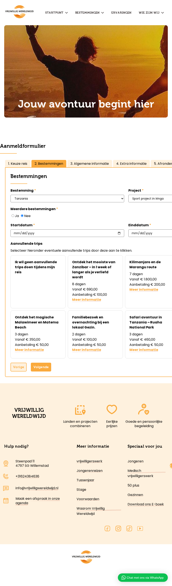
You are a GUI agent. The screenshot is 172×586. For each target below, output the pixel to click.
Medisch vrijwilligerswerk (140, 473)
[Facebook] (107, 529)
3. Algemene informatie (89, 163)
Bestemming (22, 190)
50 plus (133, 485)
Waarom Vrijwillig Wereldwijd (91, 511)
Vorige (18, 367)
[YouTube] (140, 529)
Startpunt (55, 12)
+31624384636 (27, 476)
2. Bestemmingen (49, 163)
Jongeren (135, 461)
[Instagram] (118, 529)
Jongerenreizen (90, 470)
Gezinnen (135, 494)
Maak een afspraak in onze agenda (38, 500)
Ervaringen (121, 12)
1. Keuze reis (17, 163)
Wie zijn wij (150, 12)
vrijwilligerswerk (89, 461)
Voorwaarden (88, 499)
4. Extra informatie (131, 163)
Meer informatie (86, 299)
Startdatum (21, 225)
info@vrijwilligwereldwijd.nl (37, 488)
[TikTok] (129, 529)
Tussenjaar (85, 480)
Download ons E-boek (146, 504)
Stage (81, 489)
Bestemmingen (88, 12)
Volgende (41, 367)
